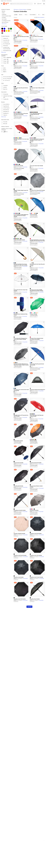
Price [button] (26, 14)
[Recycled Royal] (14, 35)
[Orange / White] (19, 60)
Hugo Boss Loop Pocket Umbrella (20, 555)
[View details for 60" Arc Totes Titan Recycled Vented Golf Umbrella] (37, 354)
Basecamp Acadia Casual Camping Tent (37, 389)
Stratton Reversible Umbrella (19, 239)
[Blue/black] (14, 238)
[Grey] (35, 213)
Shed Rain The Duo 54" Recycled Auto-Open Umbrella (21, 416)
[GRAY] (15, 312)
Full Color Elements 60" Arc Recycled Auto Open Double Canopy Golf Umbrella (37, 140)
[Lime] (20, 35)
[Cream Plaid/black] (19, 238)
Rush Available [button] (33, 14)
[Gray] (18, 164)
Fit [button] (38, 14)
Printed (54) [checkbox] (5, 94)
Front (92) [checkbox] (5, 121)
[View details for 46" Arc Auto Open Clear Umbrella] (37, 156)
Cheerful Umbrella (33, 214)
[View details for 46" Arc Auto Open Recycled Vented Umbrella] (21, 78)
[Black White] (19, 112)
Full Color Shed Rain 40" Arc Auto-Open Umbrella (21, 140)
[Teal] (14, 137)
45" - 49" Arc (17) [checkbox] (6, 80)
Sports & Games (5, 22)
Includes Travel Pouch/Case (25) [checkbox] (6, 48)
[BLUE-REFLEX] (14, 312)
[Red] (15, 60)
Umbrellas (4, 17)
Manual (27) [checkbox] (5, 45)
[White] (16, 35)
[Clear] (30, 164)
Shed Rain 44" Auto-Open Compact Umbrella (20, 63)
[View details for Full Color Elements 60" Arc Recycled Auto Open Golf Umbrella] (21, 103)
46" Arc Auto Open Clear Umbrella (36, 165)
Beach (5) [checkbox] (5, 89)
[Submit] (11, 4)
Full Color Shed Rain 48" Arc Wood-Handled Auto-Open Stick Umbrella (20, 265)
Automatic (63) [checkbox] (6, 40)
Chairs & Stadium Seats (6, 15)
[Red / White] (30, 60)
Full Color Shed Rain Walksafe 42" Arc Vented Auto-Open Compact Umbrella (21, 364)
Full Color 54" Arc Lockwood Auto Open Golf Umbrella (21, 390)
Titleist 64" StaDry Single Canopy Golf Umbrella (21, 191)
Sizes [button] (43, 14)
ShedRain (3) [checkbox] (5, 113)
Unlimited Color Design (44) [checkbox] (7, 96)
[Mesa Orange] (14, 362)
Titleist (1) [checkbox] (5, 115)
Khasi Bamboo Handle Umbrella (19, 510)
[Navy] (14, 86)
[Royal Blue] (30, 112)
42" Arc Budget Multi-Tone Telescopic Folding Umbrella (37, 63)
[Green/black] (16, 238)
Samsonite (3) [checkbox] (6, 109)
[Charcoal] (18, 213)
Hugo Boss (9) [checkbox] (6, 106)
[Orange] (35, 112)
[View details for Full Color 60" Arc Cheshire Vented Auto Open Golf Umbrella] (37, 328)
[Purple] (34, 112)
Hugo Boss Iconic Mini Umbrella (20, 599)
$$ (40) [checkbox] (4, 69)
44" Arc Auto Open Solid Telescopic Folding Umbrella (36, 416)
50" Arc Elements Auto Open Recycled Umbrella (37, 265)
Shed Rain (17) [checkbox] (6, 111)
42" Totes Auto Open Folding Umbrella (37, 87)
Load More (29, 606)
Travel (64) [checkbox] (5, 85)
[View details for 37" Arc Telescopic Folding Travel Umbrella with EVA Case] (37, 103)
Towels (3, 12)
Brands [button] (20, 14)
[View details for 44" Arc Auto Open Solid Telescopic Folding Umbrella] (37, 405)
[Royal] (14, 60)
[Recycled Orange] (19, 35)
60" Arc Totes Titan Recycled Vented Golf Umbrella (37, 364)
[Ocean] (14, 213)
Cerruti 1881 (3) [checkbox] (6, 104)
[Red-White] (31, 137)
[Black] (15, 86)
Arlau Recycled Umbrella (18, 486)
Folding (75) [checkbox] (5, 38)
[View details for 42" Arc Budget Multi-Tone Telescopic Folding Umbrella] (37, 52)
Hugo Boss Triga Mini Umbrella (19, 533)
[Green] (34, 312)
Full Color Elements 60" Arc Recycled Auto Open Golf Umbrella (21, 114)
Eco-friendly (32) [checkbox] (6, 43)
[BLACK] (16, 312)
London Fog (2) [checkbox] (6, 107)
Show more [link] (3, 52)
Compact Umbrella (33, 314)
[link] (6, 4)
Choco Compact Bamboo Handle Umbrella (36, 487)
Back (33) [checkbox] (5, 123)
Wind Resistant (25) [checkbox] (7, 50)
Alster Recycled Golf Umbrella (35, 462)
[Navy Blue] (20, 60)
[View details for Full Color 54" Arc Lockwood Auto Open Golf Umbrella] (21, 379)
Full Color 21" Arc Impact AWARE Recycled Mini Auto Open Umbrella (36, 290)
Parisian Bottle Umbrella (18, 440)
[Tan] (31, 262)
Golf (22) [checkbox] (5, 87)
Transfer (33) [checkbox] (5, 99)
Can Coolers (4, 19)
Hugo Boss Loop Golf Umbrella (35, 533)
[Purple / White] (18, 60)
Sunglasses (4, 14)
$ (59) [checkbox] (4, 68)
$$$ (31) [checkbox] (4, 71)
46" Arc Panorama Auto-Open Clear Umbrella (20, 290)
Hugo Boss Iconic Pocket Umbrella (36, 577)
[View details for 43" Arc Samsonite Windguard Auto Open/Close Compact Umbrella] (21, 328)
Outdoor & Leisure (22, 9)
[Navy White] (16, 112)
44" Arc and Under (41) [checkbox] (7, 76)
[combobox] (21, 4)
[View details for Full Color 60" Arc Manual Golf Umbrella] (37, 180)
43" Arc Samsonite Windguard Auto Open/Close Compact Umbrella (20, 339)
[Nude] (14, 532)
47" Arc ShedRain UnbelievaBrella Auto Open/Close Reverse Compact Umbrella (21, 215)
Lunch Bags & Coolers (6, 20)
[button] (27, 20)
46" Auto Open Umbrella (18, 165)
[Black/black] (20, 238)
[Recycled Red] (15, 35)
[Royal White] (20, 112)
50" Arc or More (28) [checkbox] (7, 78)
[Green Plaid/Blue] (18, 238)
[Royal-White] (30, 137)
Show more (4, 23)
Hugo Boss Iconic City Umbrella (36, 555)
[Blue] (30, 86)
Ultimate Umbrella (33, 440)
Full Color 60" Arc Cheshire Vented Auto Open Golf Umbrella (36, 339)
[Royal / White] (31, 60)
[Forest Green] (16, 137)
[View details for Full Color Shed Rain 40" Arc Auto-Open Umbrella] (21, 129)
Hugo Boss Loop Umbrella (18, 577)
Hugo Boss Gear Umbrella (35, 599)
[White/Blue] (35, 35)
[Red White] (15, 112)
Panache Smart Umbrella (18, 462)
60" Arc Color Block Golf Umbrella (36, 36)
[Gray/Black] (30, 388)
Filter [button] (16, 14)
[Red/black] (15, 238)
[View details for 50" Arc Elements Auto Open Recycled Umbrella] (37, 254)
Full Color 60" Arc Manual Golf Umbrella (37, 190)
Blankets (3, 11)
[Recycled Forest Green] (18, 35)
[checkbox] (7, 57)
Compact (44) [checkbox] (6, 42)
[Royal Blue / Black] (30, 35)
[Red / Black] (31, 35)
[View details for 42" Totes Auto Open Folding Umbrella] (37, 78)
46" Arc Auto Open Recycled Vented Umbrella (21, 88)
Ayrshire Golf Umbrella (34, 510)
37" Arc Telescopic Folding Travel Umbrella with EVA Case (36, 114)
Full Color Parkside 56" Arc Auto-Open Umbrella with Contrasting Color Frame (37, 240)
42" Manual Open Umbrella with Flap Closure (20, 315)
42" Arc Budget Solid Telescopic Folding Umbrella (21, 37)
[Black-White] (35, 137)
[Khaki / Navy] (34, 35)
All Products (16, 9)
